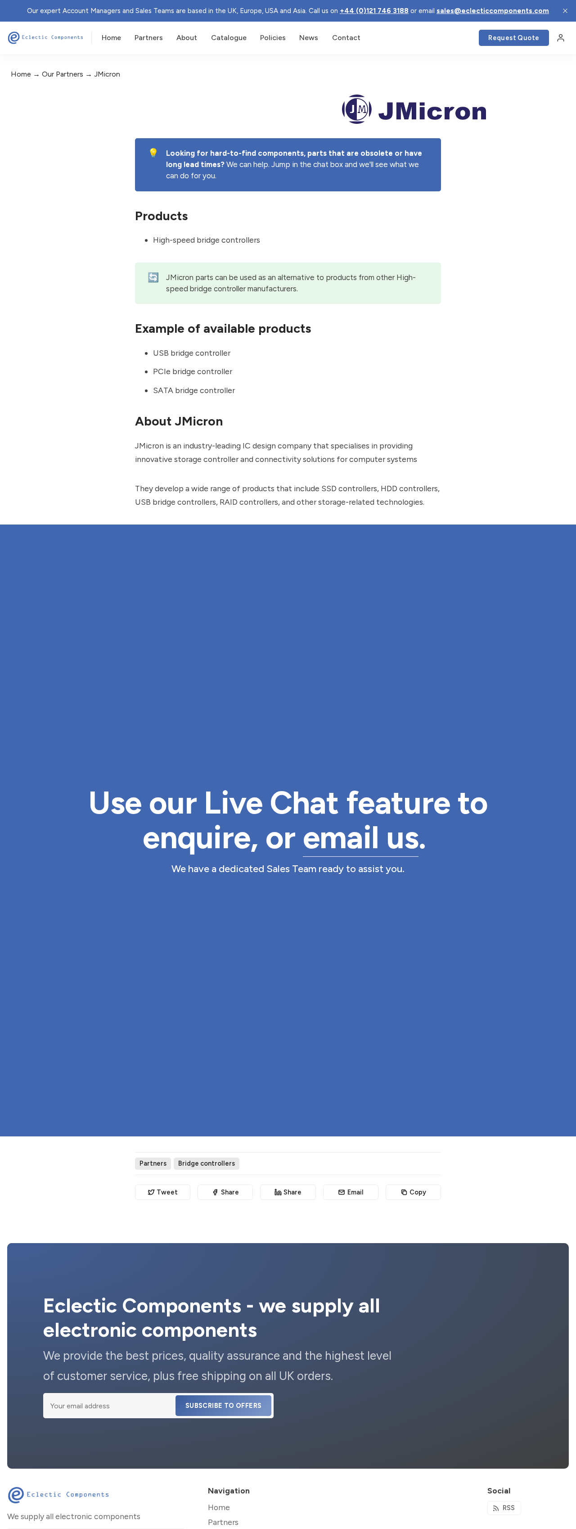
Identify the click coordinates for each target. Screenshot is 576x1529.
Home (21, 74)
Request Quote (513, 38)
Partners (153, 1163)
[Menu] (561, 38)
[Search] (467, 38)
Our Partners (62, 74)
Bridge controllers (206, 1163)
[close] (565, 11)
